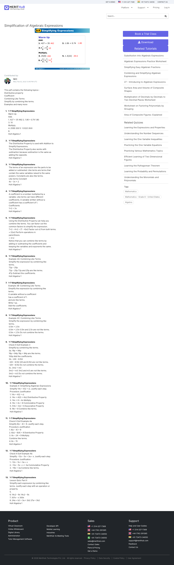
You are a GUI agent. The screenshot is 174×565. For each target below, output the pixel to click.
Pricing (156, 7)
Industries (51, 532)
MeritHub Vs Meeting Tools (58, 536)
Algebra (128, 202)
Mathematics (131, 191)
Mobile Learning (53, 529)
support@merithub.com (138, 540)
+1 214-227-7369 (127, 2)
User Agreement (134, 558)
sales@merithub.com (96, 541)
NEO (15, 79)
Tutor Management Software (20, 539)
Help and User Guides (138, 526)
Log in (167, 7)
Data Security (105, 558)
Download (146, 42)
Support (143, 7)
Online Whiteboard (16, 529)
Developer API (52, 526)
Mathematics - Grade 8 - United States (142, 197)
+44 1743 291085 (98, 530)
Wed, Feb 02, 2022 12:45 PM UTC (25, 82)
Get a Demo (110, 2)
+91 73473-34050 (147, 2)
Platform (126, 7)
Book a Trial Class (145, 33)
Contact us (163, 2)
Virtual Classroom (15, 526)
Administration (14, 536)
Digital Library (14, 532)
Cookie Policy (118, 558)
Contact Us (133, 547)
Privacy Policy (90, 558)
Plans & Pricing (94, 548)
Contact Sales (93, 544)
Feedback (133, 544)
